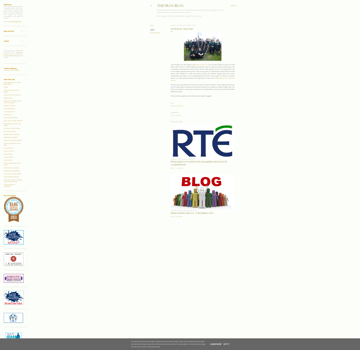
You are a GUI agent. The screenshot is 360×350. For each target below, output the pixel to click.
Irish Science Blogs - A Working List (192, 213)
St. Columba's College (11, 56)
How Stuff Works (9, 109)
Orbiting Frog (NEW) (10, 137)
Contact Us (189, 16)
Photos (198, 16)
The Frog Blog (170, 5)
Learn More (216, 344)
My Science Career (10, 131)
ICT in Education (9, 112)
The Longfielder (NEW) (11, 177)
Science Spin (8, 160)
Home (159, 16)
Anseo (6, 87)
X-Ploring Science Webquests (9, 185)
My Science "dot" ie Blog (12, 128)
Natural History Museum (12, 134)
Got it (226, 344)
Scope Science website (11, 168)
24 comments (179, 168)
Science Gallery (9, 157)
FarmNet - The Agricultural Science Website (12, 102)
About (164, 16)
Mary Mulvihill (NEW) (10, 118)
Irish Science (8, 115)
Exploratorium (8, 98)
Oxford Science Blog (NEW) (13, 140)
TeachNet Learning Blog (12, 171)
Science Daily (8, 154)
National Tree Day (201, 65)
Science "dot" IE (9, 151)
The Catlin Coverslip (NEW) (12, 174)
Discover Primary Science (12, 95)
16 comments (178, 216)
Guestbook (180, 16)
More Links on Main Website (13, 121)
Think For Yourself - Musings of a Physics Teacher (13, 180)
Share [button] (152, 25)
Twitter (171, 16)
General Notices (155, 33)
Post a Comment (176, 115)
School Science (9, 148)
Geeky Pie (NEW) (9, 106)
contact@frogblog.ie (15, 21)
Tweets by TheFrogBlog (12, 70)
